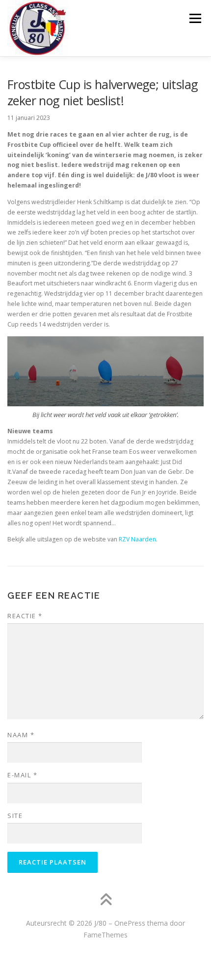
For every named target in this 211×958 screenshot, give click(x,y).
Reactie (25, 615)
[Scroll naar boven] (105, 900)
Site (15, 815)
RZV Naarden (137, 539)
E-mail (22, 775)
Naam (20, 734)
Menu (194, 18)
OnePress (129, 923)
